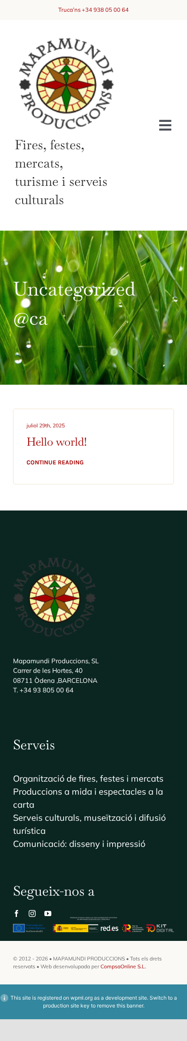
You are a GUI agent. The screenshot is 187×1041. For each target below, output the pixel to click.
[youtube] (47, 913)
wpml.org (81, 997)
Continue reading (55, 462)
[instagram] (32, 913)
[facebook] (16, 913)
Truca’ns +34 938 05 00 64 (93, 9)
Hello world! (57, 441)
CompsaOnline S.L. (123, 966)
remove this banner (120, 1005)
